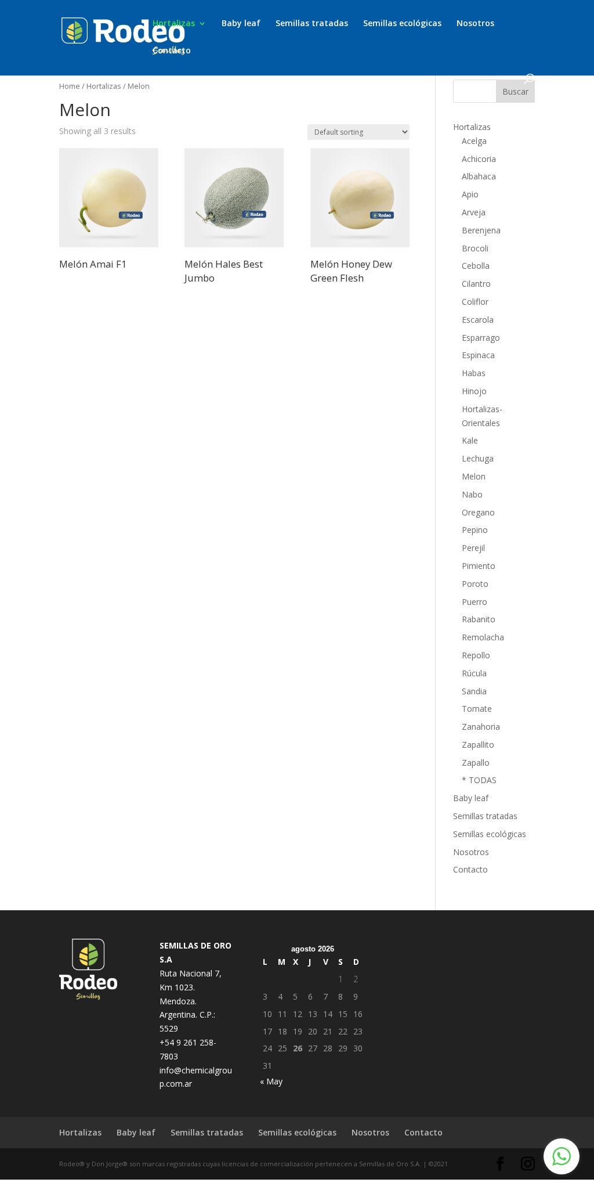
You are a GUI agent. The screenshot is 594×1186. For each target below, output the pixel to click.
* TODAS (479, 779)
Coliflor (475, 301)
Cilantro (476, 283)
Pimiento (478, 565)
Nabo (472, 494)
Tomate (477, 708)
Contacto (172, 51)
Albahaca (479, 176)
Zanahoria (481, 726)
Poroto (475, 583)
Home (69, 86)
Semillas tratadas (312, 23)
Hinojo (474, 390)
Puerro (474, 601)
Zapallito (478, 744)
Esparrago (481, 337)
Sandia (474, 691)
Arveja (474, 212)
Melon (474, 476)
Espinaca (478, 355)
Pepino (475, 529)
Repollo (476, 655)
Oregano (478, 512)
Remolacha (483, 637)
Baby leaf (241, 23)
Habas (474, 372)
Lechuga (478, 458)
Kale (470, 440)
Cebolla (476, 265)
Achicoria (479, 158)
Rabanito (478, 619)
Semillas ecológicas (402, 23)
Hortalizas (174, 23)
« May (271, 1081)
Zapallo (476, 762)
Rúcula (474, 673)
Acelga (474, 140)
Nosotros (475, 23)
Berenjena (481, 230)
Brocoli (475, 248)
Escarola (478, 319)
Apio (470, 194)
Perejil (473, 547)
